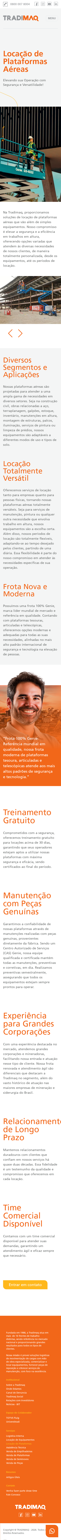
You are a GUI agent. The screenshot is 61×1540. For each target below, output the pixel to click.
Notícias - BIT (13, 1404)
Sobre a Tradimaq (15, 1385)
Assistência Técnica (16, 1447)
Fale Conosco (13, 1494)
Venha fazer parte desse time (21, 1491)
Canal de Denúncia (16, 1392)
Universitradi (13, 1421)
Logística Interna (15, 1436)
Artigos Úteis (13, 1477)
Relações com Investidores (20, 1400)
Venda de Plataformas (18, 1455)
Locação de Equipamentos (20, 1440)
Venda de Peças (14, 1463)
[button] (10, 333)
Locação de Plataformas (18, 1443)
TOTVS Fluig (12, 1418)
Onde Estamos (13, 1389)
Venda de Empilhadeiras (19, 1451)
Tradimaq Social (14, 1396)
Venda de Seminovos (17, 1459)
